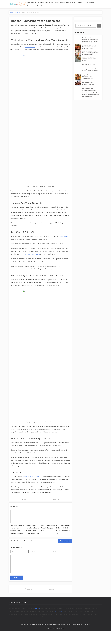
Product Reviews (89, 2)
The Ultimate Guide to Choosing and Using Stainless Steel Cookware (89, 88)
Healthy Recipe (31, 2)
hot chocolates (30, 47)
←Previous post (29, 589)
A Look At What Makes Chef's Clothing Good (89, 64)
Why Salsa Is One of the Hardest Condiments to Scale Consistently (89, 46)
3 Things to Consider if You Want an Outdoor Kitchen (90, 70)
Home (12, 12)
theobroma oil (63, 236)
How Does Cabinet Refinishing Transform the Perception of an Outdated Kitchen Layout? (90, 40)
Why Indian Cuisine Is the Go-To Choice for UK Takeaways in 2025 (90, 76)
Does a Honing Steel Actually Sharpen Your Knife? (89, 58)
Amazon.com (58, 611)
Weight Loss (49, 2)
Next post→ (52, 589)
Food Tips (41, 2)
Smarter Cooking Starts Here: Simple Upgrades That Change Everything (90, 52)
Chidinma (24, 499)
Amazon (37, 609)
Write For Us (31, 6)
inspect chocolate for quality (32, 477)
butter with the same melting (30, 254)
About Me (39, 6)
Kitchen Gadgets (59, 2)
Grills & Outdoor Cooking (74, 2)
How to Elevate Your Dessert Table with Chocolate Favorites (88, 82)
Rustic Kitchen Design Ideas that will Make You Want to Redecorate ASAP (90, 94)
